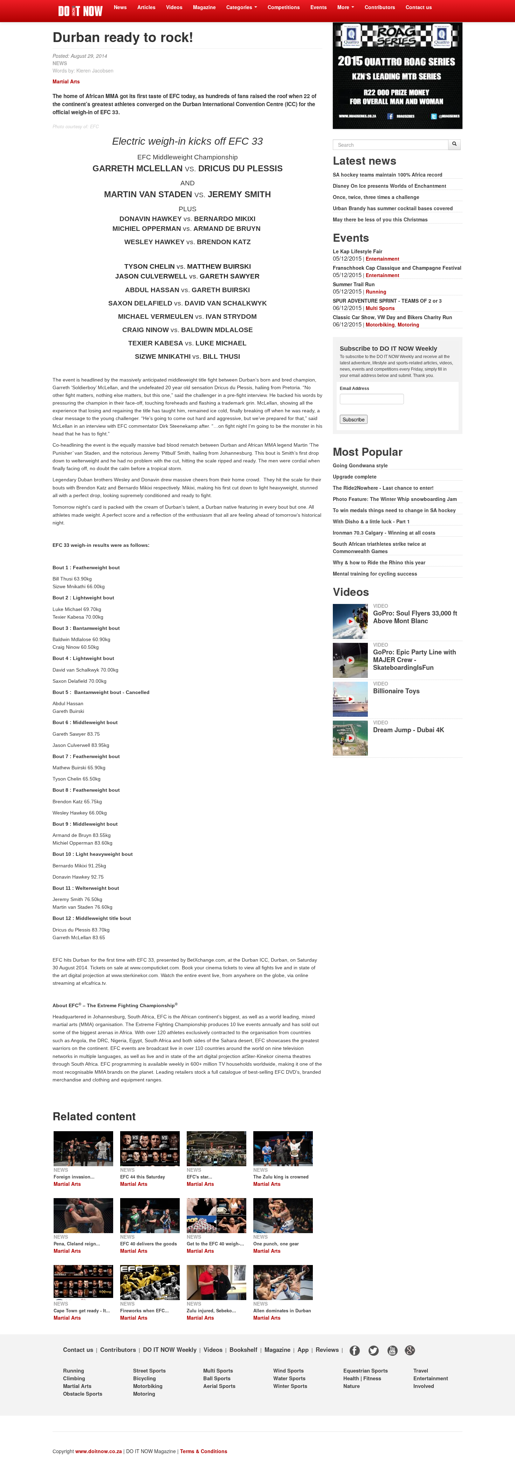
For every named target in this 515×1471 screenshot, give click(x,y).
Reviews (327, 1349)
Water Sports (289, 1378)
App (303, 1349)
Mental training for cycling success (375, 573)
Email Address (354, 388)
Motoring (408, 324)
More (344, 7)
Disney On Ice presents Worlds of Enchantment (389, 185)
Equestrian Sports (365, 1370)
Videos (174, 7)
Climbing (74, 1378)
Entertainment (382, 258)
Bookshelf (243, 1349)
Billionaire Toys (396, 690)
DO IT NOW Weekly (170, 1349)
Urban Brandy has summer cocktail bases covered (393, 208)
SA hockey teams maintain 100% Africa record (387, 174)
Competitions (284, 7)
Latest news (365, 160)
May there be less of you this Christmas (380, 219)
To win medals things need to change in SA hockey (394, 510)
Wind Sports (288, 1370)
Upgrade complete (355, 476)
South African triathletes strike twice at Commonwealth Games (379, 547)
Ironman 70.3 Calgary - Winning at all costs (384, 532)
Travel (420, 1370)
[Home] (80, 11)
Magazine (204, 7)
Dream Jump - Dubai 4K (408, 729)
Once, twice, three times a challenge (376, 196)
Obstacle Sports (82, 1393)
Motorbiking (380, 324)
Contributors (380, 7)
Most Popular (368, 451)
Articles (146, 7)
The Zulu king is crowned (281, 1177)
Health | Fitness (362, 1378)
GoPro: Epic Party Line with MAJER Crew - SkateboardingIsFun (414, 659)
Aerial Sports (219, 1386)
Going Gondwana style (360, 465)
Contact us (419, 7)
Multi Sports (380, 307)
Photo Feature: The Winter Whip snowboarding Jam (395, 498)
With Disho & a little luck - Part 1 (371, 521)
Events (318, 7)
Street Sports (149, 1370)
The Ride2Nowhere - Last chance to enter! (383, 487)
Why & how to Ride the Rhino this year (379, 562)
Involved (423, 1386)
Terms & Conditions (203, 1451)
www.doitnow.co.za (98, 1451)
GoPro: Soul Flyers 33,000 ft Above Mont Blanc (415, 617)
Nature (351, 1386)
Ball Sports (217, 1378)
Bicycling (144, 1378)
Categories (240, 7)
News (120, 7)
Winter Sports (290, 1386)
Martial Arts (66, 81)
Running (376, 291)
